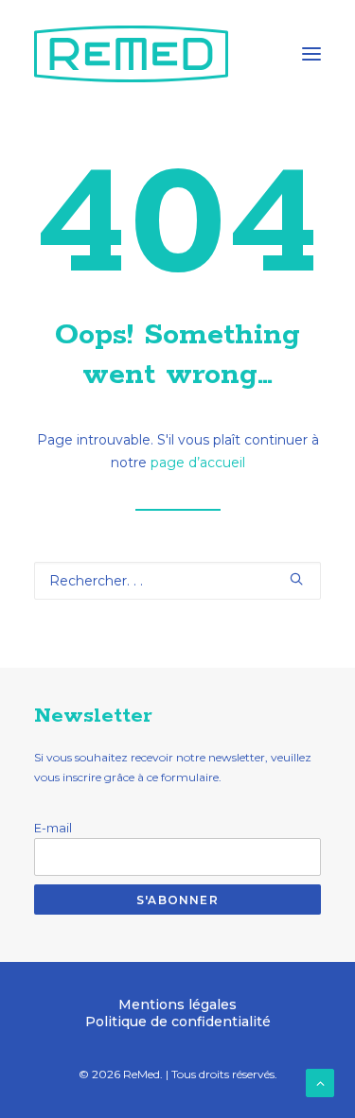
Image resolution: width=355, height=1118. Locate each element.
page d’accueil (198, 462)
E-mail (53, 828)
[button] (311, 54)
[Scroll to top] (320, 1082)
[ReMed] (131, 54)
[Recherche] (177, 581)
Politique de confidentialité (178, 1021)
